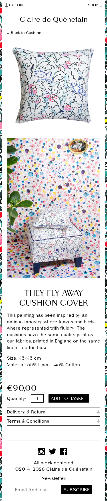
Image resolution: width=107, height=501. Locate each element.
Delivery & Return (26, 412)
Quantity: (16, 398)
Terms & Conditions (28, 421)
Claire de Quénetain (54, 19)
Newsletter (53, 478)
